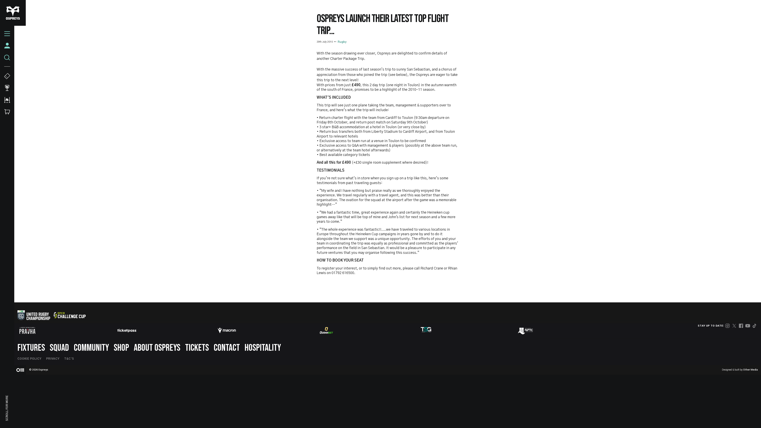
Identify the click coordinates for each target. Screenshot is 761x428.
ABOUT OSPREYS (157, 347)
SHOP (121, 347)
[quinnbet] (326, 330)
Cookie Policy (29, 358)
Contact (227, 347)
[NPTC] (526, 330)
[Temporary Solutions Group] (426, 330)
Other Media (750, 370)
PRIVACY (52, 358)
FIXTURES (31, 347)
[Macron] (227, 330)
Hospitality (263, 347)
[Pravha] (27, 330)
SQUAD (59, 347)
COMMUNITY (91, 347)
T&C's (69, 358)
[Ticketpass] (127, 331)
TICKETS (197, 347)
